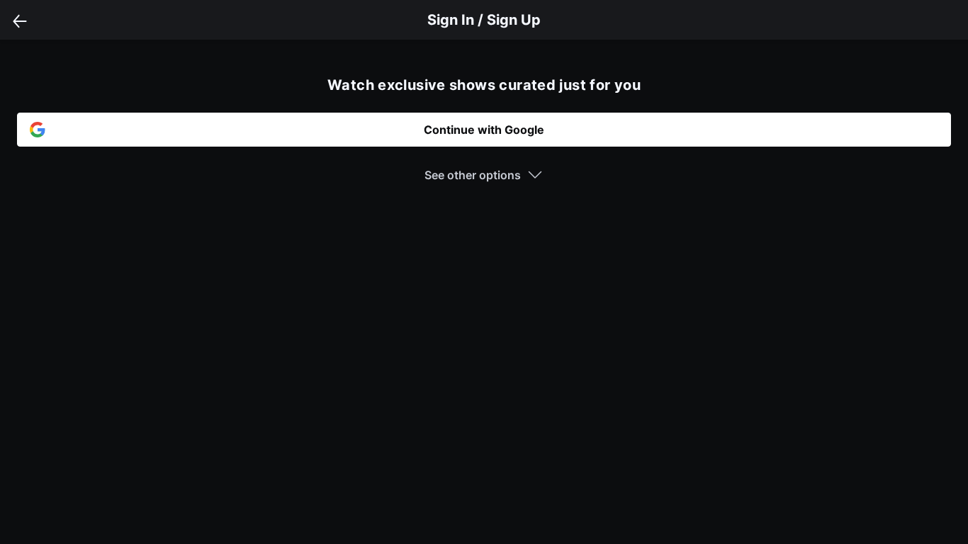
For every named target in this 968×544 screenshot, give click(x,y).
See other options (472, 175)
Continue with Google (484, 130)
